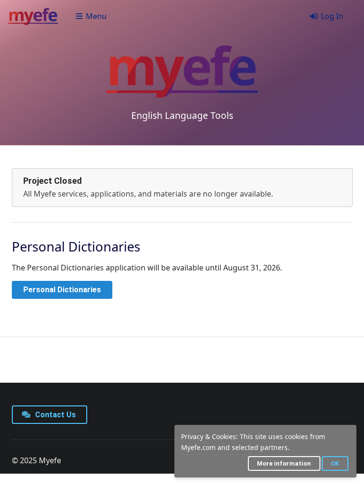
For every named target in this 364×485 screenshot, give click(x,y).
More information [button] (284, 463)
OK (335, 463)
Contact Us (54, 414)
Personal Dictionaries (62, 289)
